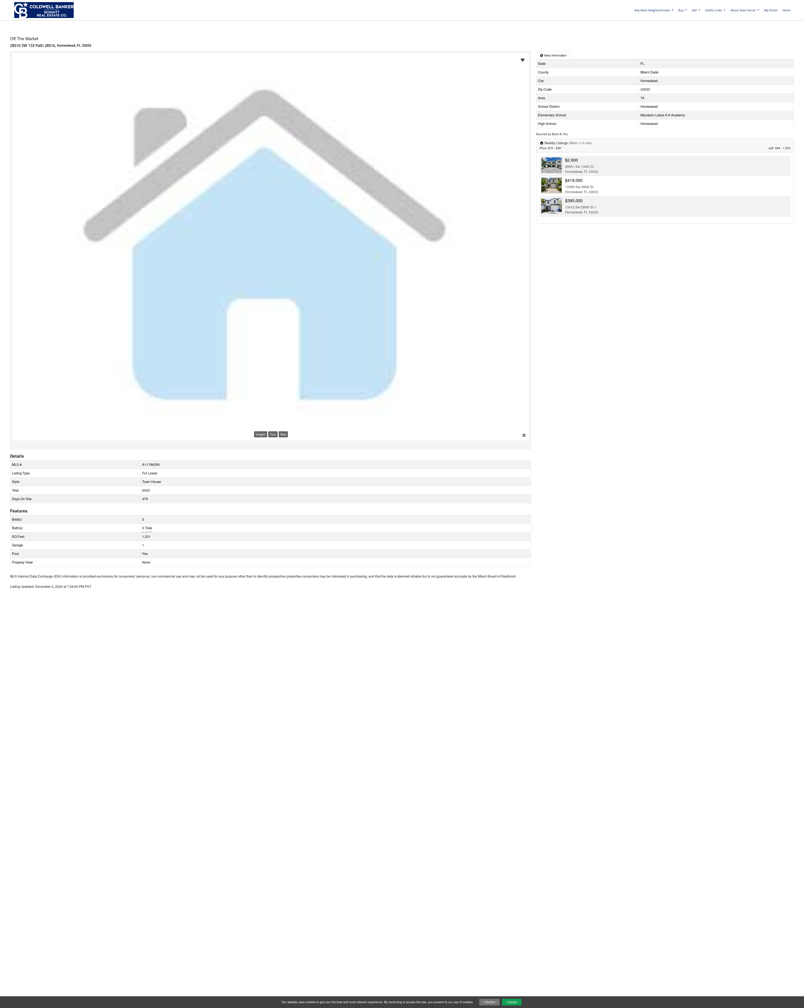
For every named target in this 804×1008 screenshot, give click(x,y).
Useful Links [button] (714, 10)
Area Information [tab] (555, 55)
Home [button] (786, 10)
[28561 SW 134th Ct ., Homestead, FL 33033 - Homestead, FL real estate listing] (551, 164)
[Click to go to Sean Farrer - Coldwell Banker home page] (44, 9)
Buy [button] (681, 10)
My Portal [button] (770, 10)
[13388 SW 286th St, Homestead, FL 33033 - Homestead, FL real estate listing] (551, 185)
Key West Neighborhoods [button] (653, 10)
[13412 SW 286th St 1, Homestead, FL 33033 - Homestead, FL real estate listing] (551, 205)
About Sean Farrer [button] (743, 10)
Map (283, 434)
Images (260, 434)
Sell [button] (695, 10)
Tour (273, 434)
